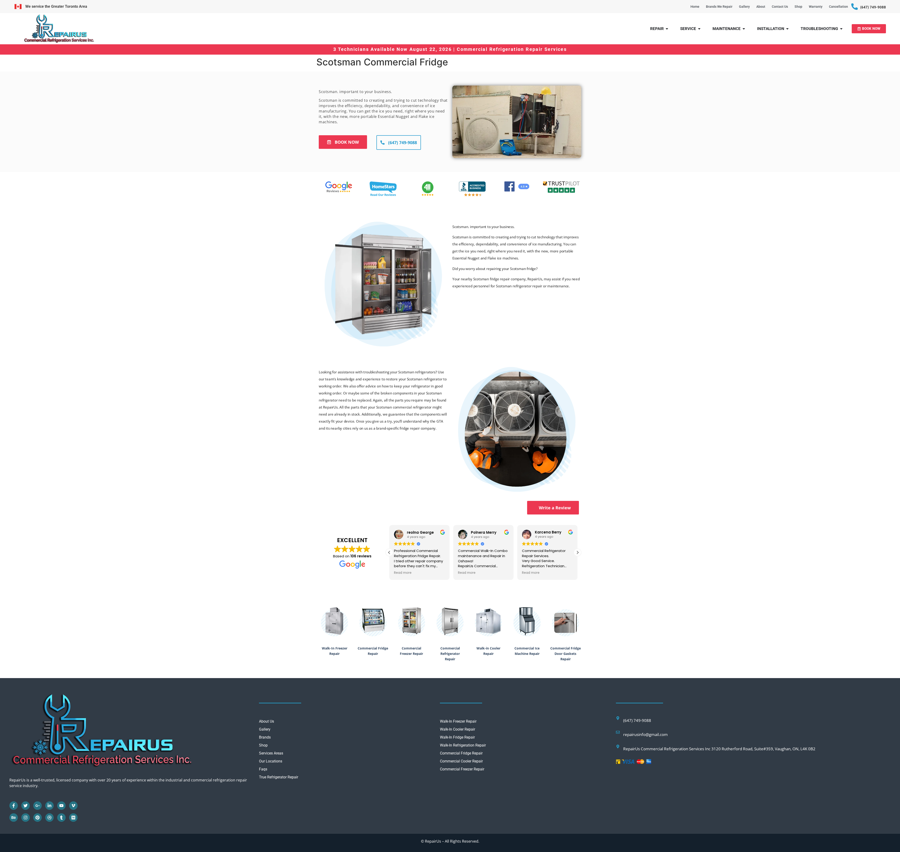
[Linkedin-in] (49, 805)
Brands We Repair (719, 6)
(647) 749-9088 (873, 7)
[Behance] (13, 817)
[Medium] (73, 817)
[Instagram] (25, 817)
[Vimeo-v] (73, 805)
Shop (798, 6)
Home (694, 6)
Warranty (815, 6)
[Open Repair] (667, 29)
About (760, 6)
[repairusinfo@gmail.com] (618, 732)
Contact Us (780, 6)
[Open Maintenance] (744, 29)
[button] (577, 552)
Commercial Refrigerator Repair (450, 653)
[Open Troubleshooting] (841, 29)
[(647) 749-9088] (854, 6)
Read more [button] (403, 573)
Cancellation (838, 6)
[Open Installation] (787, 29)
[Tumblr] (61, 817)
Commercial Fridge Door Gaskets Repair (565, 653)
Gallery (744, 6)
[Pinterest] (37, 817)
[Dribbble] (49, 817)
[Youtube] (61, 805)
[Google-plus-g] (37, 805)
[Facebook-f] (13, 805)
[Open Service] (699, 29)
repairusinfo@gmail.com (645, 734)
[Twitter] (25, 805)
